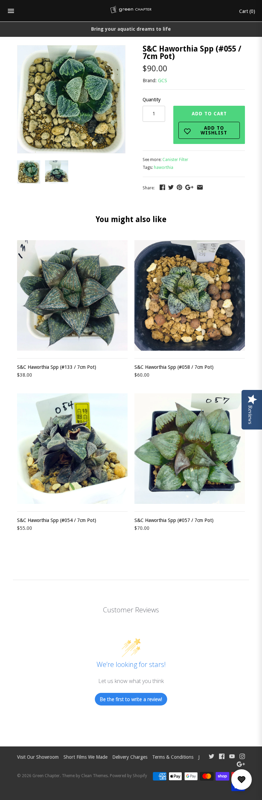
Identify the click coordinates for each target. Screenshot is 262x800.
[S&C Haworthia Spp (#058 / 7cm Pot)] (189, 295)
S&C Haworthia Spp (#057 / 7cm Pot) (174, 520)
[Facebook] (221, 757)
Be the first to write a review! (131, 699)
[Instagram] (242, 757)
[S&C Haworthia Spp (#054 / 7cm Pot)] (72, 448)
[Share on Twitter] (171, 187)
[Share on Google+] (189, 187)
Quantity (152, 99)
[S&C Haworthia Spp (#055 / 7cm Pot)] (71, 49)
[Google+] (241, 765)
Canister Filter (175, 159)
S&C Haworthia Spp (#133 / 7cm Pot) (56, 367)
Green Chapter (46, 775)
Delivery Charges (129, 757)
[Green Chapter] (131, 11)
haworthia (163, 167)
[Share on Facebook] (162, 187)
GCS (162, 80)
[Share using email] (199, 187)
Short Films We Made (85, 757)
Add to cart (210, 123)
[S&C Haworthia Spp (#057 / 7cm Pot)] (189, 448)
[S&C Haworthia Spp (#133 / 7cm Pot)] (72, 295)
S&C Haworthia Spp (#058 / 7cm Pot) (174, 367)
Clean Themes (94, 775)
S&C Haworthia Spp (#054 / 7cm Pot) (56, 520)
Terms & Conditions (172, 757)
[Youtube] (232, 757)
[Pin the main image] (179, 187)
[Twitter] (211, 757)
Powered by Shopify (128, 775)
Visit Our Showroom (38, 757)
